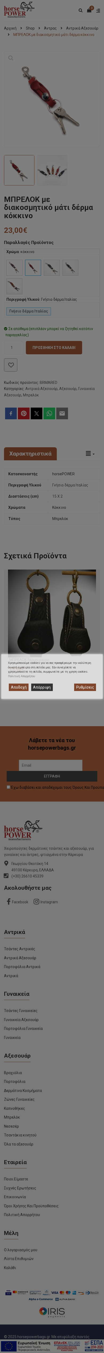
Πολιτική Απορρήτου (21, 676)
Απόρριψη (42, 687)
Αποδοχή (19, 687)
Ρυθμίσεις (85, 687)
